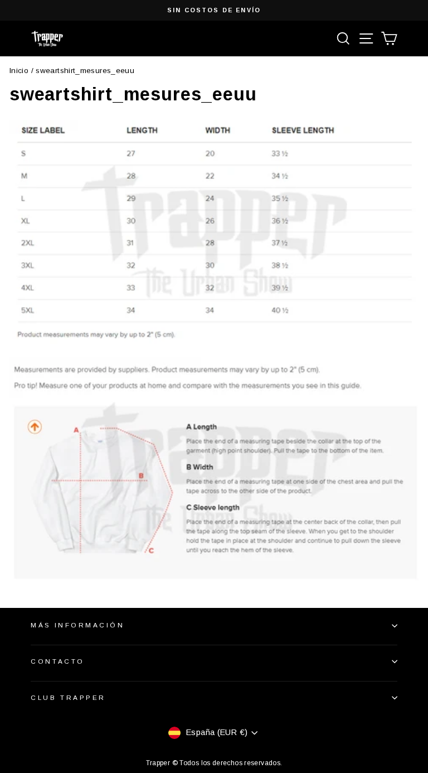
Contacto (57, 661)
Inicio (18, 70)
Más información (77, 625)
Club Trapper (68, 697)
